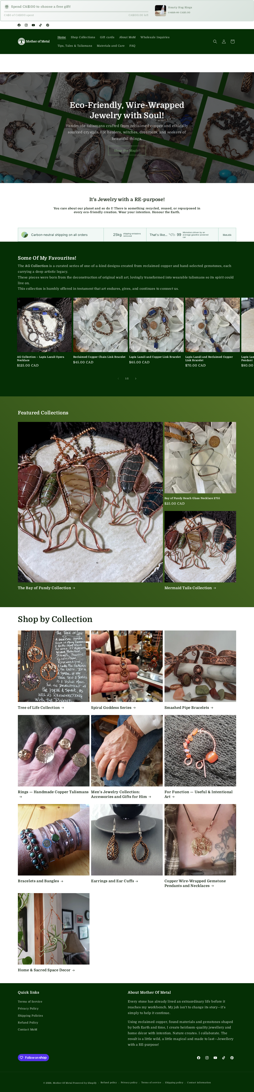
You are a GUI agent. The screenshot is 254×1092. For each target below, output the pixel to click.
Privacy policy (129, 1082)
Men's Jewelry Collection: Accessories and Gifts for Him (119, 794)
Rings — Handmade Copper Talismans (53, 792)
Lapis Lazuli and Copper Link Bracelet (155, 356)
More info (227, 235)
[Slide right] (135, 378)
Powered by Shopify (85, 1083)
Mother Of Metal (62, 1083)
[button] (215, 41)
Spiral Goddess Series (111, 708)
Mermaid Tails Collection (188, 588)
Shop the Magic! (127, 150)
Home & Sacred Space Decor (44, 970)
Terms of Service (30, 1001)
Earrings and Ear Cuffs (112, 881)
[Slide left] (118, 378)
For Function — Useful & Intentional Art (199, 794)
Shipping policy (174, 1082)
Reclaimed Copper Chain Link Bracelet (99, 356)
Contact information (199, 1082)
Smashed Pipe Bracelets (187, 708)
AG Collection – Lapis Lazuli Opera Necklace (40, 358)
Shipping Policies (30, 1015)
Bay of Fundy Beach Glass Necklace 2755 (192, 498)
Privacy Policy (28, 1008)
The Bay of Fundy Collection (44, 588)
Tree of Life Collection (39, 708)
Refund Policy (28, 1022)
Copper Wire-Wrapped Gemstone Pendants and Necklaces (195, 883)
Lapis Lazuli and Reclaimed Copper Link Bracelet (209, 358)
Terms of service (151, 1082)
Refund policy (109, 1082)
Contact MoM (27, 1029)
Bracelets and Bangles (38, 881)
